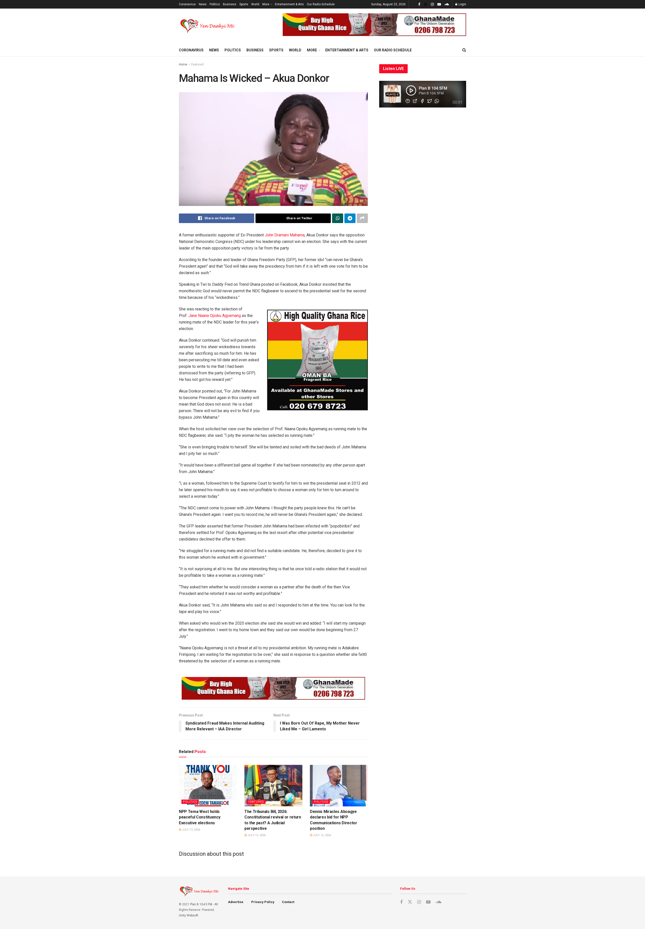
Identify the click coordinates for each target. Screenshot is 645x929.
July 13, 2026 (190, 829)
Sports (243, 4)
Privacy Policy (262, 902)
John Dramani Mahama (285, 235)
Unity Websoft (188, 915)
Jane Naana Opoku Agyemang (214, 315)
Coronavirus (187, 4)
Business (229, 4)
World (255, 4)
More (265, 4)
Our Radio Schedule (321, 4)
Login (462, 4)
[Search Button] (464, 50)
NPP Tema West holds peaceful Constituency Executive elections (199, 817)
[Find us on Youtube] (439, 4)
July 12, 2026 (321, 835)
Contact (288, 902)
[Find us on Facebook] (419, 4)
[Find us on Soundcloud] (446, 4)
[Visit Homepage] (208, 26)
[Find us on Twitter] (425, 4)
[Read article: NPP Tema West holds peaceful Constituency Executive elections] (208, 785)
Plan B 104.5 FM (201, 904)
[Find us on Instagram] (432, 4)
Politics (215, 4)
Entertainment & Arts (289, 4)
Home (183, 64)
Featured (197, 64)
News (203, 4)
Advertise (235, 902)
